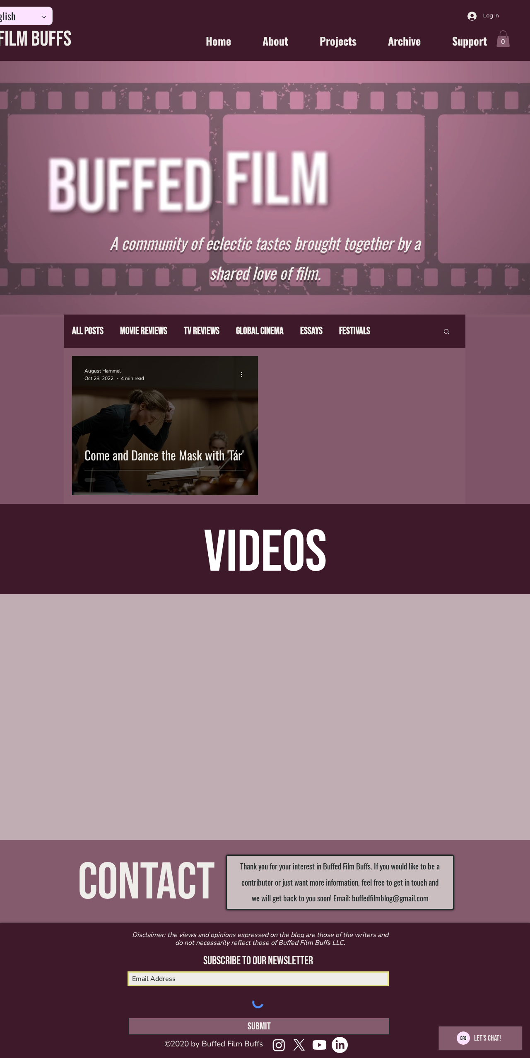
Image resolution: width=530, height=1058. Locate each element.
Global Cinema (260, 331)
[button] (503, 38)
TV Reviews (201, 331)
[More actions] (244, 374)
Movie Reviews (143, 331)
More (395, 331)
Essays (311, 331)
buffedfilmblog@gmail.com (390, 897)
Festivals (354, 331)
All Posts (88, 331)
